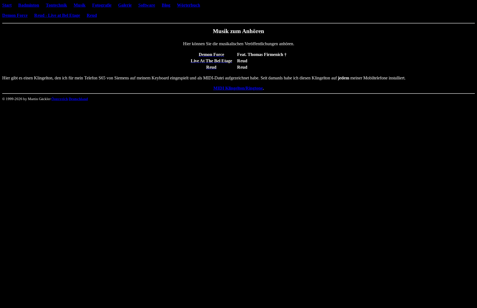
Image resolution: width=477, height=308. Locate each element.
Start (7, 5)
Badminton (28, 5)
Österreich (59, 99)
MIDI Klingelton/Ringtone (238, 88)
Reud (92, 15)
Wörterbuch (188, 5)
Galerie (125, 5)
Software (146, 5)
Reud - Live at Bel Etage (57, 15)
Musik (80, 5)
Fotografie (102, 5)
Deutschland (78, 99)
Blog (166, 5)
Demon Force (15, 15)
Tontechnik (56, 5)
